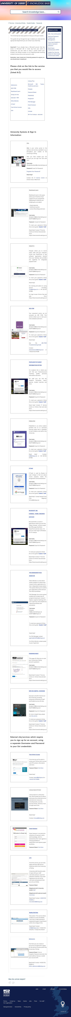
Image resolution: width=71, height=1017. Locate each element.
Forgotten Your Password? (33, 171)
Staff (34, 890)
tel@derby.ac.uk (33, 456)
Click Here (40, 768)
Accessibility (18, 1007)
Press (35, 1001)
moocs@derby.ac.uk (39, 777)
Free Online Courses (16, 107)
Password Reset (32, 92)
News (19, 1001)
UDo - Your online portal (54, 34)
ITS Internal (63, 989)
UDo (29, 108)
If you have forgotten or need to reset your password (54, 44)
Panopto (30, 89)
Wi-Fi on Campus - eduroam (35, 114)
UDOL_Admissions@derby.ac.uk (37, 966)
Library (52, 989)
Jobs (12, 110)
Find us (5, 1001)
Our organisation (7, 1003)
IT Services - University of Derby (16, 23)
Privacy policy (27, 1007)
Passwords (39, 23)
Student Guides (31, 23)
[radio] (10, 982)
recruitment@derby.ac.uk (35, 901)
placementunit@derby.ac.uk (36, 350)
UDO (37, 989)
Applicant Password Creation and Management (53, 38)
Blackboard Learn (15, 91)
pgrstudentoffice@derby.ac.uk (37, 638)
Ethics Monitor (15, 101)
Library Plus (31, 81)
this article (34, 716)
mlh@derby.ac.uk (33, 928)
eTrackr (13, 104)
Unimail (30, 111)
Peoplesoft (31, 98)
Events (25, 1001)
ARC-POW (13, 88)
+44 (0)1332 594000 (34, 779)
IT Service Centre (39, 178)
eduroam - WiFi (15, 97)
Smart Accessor (32, 105)
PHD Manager (31, 102)
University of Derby (13, 3)
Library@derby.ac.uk (39, 818)
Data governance (7, 1007)
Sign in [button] (67, 3)
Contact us (12, 1001)
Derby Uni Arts (15, 94)
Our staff (42, 1001)
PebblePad (31, 95)
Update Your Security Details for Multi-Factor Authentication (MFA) (54, 54)
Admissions (14, 85)
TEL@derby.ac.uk (33, 289)
